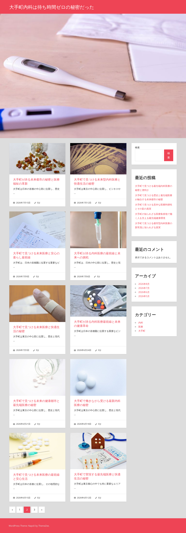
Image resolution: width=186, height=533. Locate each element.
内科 (140, 322)
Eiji (38, 202)
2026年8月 (144, 284)
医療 (140, 326)
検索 (137, 147)
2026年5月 (144, 296)
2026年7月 (144, 288)
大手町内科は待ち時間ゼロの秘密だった (51, 7)
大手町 (141, 330)
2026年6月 (144, 292)
